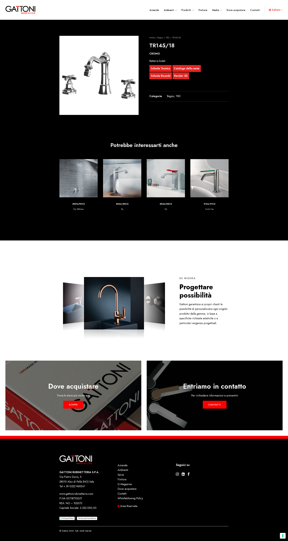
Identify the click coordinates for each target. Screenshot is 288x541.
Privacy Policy (68, 518)
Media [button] (215, 10)
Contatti (255, 10)
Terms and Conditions (87, 518)
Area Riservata (128, 506)
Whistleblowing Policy (130, 498)
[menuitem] (155, 10)
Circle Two (166, 209)
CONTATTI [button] (214, 404)
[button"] (177, 475)
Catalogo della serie (186, 68)
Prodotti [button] (186, 10)
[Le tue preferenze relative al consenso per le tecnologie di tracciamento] (283, 536)
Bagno (160, 37)
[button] (99, 75)
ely (205, 209)
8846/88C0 (78, 203)
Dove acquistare (236, 10)
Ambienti (169, 10)
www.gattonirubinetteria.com (76, 494)
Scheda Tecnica (160, 68)
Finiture (203, 10)
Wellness (211, 209)
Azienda (154, 10)
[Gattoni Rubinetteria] (20, 9)
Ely (78, 209)
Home (152, 37)
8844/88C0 (122, 203)
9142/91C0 (166, 203)
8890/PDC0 (209, 203)
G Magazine (125, 484)
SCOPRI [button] (73, 404)
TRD (168, 37)
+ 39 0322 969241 (74, 486)
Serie (121, 475)
